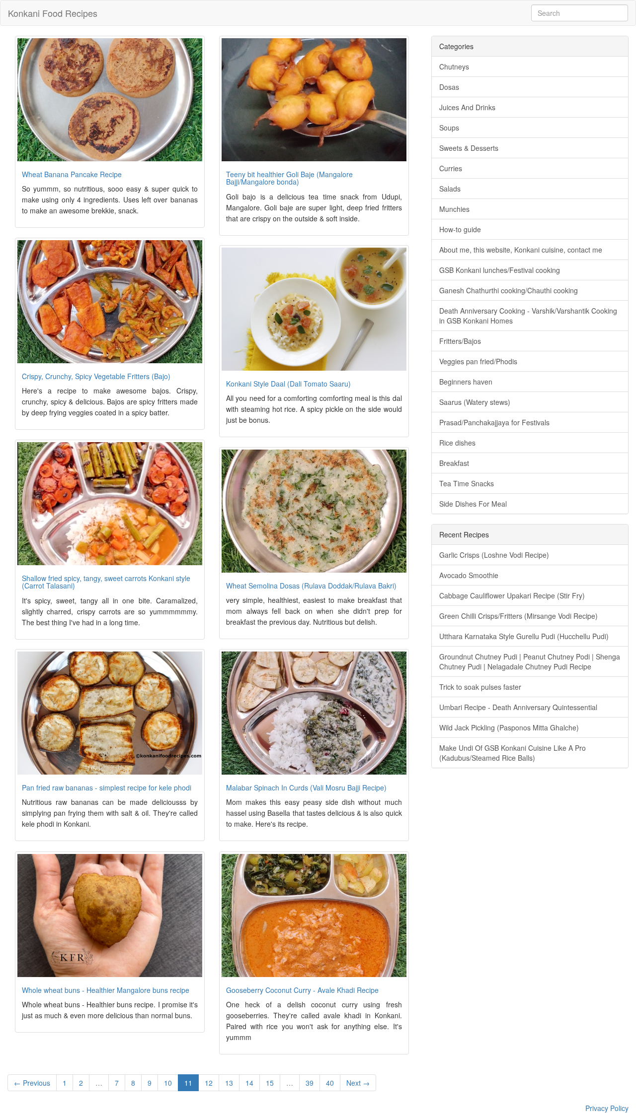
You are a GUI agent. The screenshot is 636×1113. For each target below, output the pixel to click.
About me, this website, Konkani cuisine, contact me (520, 250)
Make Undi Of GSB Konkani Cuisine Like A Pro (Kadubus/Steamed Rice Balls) (512, 753)
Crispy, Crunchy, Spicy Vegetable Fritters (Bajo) (96, 376)
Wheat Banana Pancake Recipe (72, 174)
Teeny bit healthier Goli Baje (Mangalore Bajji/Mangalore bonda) (289, 178)
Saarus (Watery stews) (474, 402)
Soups (449, 127)
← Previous (32, 1083)
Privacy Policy (607, 1108)
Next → (358, 1083)
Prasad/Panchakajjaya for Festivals (494, 422)
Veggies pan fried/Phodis (478, 361)
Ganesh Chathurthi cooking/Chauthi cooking (508, 290)
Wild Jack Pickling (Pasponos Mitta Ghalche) (509, 727)
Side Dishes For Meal (473, 504)
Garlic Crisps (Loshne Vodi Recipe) (494, 555)
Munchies (454, 209)
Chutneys (454, 66)
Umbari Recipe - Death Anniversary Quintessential (518, 707)
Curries (450, 168)
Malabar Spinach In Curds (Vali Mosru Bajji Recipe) (306, 787)
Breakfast (454, 463)
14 (249, 1083)
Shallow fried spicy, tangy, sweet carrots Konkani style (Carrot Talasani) (106, 581)
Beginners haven (465, 382)
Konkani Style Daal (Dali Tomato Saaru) (288, 384)
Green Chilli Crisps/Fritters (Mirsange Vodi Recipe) (518, 616)
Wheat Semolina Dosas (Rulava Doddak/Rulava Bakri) (311, 585)
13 (229, 1083)
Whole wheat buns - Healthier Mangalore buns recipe (105, 990)
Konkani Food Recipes (52, 12)
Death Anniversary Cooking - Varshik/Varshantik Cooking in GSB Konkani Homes (528, 316)
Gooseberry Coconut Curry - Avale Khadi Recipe (302, 990)
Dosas (449, 87)
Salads (450, 189)
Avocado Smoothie (468, 575)
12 (209, 1083)
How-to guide (460, 229)
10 (168, 1083)
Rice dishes (457, 443)
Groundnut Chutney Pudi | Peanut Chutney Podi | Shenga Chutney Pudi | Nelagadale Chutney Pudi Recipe (529, 661)
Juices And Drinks (467, 107)
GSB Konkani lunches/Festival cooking (499, 270)
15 (270, 1083)
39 (310, 1083)
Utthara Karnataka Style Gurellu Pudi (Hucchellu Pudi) (524, 636)
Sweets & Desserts (468, 148)
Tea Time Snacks (466, 483)
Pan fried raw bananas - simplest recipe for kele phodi (106, 787)
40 (330, 1083)
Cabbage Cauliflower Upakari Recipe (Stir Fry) (512, 595)
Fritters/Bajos (460, 341)
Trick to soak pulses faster (480, 687)
